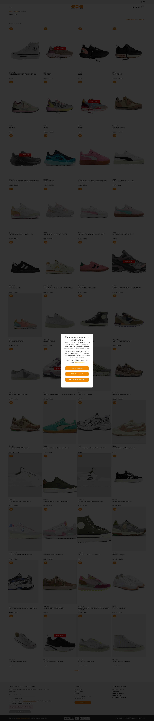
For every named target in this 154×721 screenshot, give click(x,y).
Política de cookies (79, 362)
